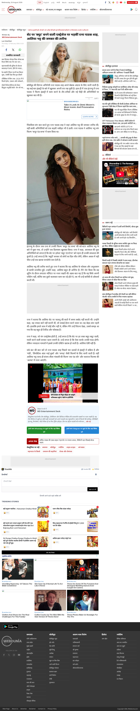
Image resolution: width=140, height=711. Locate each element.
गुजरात (29, 671)
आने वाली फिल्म (54, 664)
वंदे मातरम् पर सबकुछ (54, 9)
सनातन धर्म (76, 646)
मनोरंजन (4, 30)
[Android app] (11, 626)
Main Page (6, 709)
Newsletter (131, 2)
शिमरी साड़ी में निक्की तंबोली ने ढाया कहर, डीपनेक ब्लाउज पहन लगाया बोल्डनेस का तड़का (120, 261)
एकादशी (75, 639)
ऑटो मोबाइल (31, 686)
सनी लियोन (52, 675)
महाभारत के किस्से (34, 451)
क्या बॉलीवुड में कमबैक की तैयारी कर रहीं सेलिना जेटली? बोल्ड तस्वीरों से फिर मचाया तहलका (119, 295)
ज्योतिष (92, 9)
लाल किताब (120, 653)
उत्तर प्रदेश (30, 642)
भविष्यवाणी (76, 642)
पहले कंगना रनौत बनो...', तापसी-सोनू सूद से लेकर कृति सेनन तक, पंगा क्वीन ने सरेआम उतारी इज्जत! (120, 138)
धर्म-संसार (81, 447)
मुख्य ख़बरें (30, 646)
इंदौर (28, 657)
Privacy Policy (52, 709)
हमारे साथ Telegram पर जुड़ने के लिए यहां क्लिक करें (81, 430)
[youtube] (121, 2)
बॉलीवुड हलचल (111, 66)
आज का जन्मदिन (122, 642)
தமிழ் (52, 2)
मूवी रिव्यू (52, 650)
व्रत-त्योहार (76, 660)
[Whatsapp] (124, 2)
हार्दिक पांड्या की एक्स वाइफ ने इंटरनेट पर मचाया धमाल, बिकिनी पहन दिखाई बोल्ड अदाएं (66, 441)
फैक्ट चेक (29, 693)
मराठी (58, 2)
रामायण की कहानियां (50, 451)
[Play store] (132, 9)
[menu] (4, 9)
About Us (15, 709)
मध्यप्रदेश (29, 664)
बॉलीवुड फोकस (54, 668)
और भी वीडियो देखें (109, 158)
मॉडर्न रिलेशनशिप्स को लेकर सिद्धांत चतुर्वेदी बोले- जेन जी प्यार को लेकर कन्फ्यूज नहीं (13, 86)
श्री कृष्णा (75, 650)
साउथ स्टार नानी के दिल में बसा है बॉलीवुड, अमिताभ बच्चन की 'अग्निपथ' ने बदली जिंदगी (118, 71)
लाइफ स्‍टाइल (70, 447)
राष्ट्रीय (28, 650)
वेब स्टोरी (52, 646)
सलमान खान (53, 671)
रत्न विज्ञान (120, 679)
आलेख (51, 653)
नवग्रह (118, 675)
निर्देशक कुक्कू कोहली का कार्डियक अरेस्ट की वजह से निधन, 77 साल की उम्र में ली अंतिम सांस (120, 88)
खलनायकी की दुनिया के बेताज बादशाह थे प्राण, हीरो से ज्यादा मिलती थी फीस (12, 66)
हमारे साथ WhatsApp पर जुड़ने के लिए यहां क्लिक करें (44, 430)
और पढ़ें (88, 421)
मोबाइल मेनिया (31, 701)
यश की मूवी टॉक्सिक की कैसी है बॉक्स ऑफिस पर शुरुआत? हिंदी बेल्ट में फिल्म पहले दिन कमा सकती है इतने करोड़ (120, 105)
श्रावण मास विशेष (71, 9)
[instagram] (117, 2)
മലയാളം (72, 2)
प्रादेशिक (29, 660)
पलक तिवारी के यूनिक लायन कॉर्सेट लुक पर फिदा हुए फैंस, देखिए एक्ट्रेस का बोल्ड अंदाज (119, 244)
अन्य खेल (104, 639)
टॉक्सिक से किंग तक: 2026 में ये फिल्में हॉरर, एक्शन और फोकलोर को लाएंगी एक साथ (13, 79)
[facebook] (105, 2)
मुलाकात (52, 682)
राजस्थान (29, 679)
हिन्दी (39, 2)
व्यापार (29, 697)
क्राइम (28, 690)
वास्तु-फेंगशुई (120, 657)
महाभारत (75, 657)
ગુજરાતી (85, 2)
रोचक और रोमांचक (65, 451)
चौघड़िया (119, 668)
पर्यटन (51, 657)
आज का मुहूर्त (121, 646)
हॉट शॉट (51, 642)
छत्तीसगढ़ (29, 668)
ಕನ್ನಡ (78, 2)
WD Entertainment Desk (12, 37)
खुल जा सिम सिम (54, 660)
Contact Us (41, 709)
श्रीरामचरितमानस (106, 9)
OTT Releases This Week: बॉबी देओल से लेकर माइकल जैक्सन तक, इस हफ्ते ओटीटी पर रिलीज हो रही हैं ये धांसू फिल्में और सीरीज (118, 121)
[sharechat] (113, 2)
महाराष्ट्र (29, 675)
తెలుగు (64, 2)
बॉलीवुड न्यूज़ (21, 30)
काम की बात (30, 682)
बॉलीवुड (39, 9)
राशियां (119, 650)
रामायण (75, 653)
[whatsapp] (20, 50)
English (46, 2)
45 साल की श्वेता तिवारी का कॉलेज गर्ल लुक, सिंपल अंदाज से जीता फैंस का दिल (118, 278)
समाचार (29, 9)
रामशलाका (120, 664)
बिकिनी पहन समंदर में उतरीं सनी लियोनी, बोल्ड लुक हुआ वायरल (120, 227)
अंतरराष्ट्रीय (30, 653)
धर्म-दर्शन (75, 664)
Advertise (23, 709)
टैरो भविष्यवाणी (121, 660)
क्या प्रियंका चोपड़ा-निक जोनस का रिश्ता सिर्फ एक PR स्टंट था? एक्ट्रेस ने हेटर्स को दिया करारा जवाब (13, 60)
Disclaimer (32, 709)
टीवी (50, 679)
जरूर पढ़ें (109, 222)
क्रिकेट (83, 9)
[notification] (136, 9)
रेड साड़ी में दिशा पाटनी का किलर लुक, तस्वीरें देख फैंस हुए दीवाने (12, 73)
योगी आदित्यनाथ (32, 639)
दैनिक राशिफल (121, 639)
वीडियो (108, 154)
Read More (44, 396)
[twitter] (109, 2)
